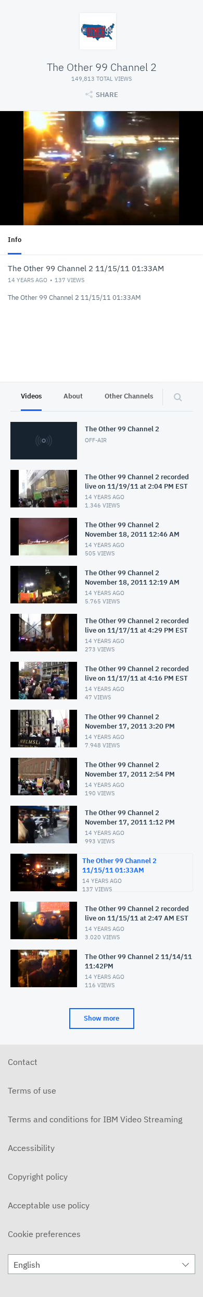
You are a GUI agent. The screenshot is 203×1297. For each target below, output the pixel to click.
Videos (31, 396)
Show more (101, 1018)
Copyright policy (38, 1176)
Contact (22, 1062)
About (73, 396)
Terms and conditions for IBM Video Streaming (95, 1119)
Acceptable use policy (49, 1205)
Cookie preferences (44, 1234)
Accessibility (31, 1148)
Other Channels (129, 396)
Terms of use (32, 1090)
